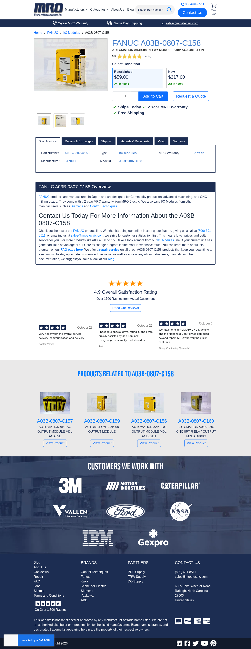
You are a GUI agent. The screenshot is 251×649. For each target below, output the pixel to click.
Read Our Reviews (125, 308)
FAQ (37, 581)
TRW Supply (137, 576)
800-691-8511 (194, 4)
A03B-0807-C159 (102, 421)
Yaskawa (87, 595)
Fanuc (85, 576)
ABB (84, 600)
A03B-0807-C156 (149, 421)
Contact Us (192, 12)
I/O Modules (71, 32)
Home (38, 32)
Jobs (37, 586)
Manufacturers (75, 9)
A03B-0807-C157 (55, 421)
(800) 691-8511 (185, 572)
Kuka (84, 581)
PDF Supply (136, 572)
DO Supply (135, 581)
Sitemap (39, 590)
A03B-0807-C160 (196, 421)
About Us (117, 9)
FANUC (52, 32)
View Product (55, 443)
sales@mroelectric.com (87, 235)
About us (40, 567)
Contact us (41, 572)
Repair (38, 576)
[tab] (47, 141)
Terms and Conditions (49, 595)
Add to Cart (153, 96)
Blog (130, 9)
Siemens (77, 206)
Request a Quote (191, 96)
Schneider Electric (93, 586)
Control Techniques (103, 206)
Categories (97, 9)
